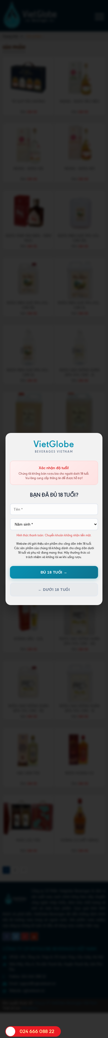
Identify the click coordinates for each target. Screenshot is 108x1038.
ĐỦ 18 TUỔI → (54, 572)
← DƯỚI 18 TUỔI (54, 589)
